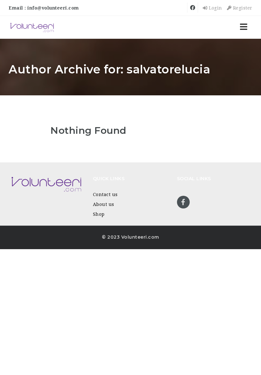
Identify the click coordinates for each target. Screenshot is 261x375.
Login (215, 7)
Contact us (105, 194)
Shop (99, 214)
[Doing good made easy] (32, 27)
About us (103, 204)
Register (241, 7)
